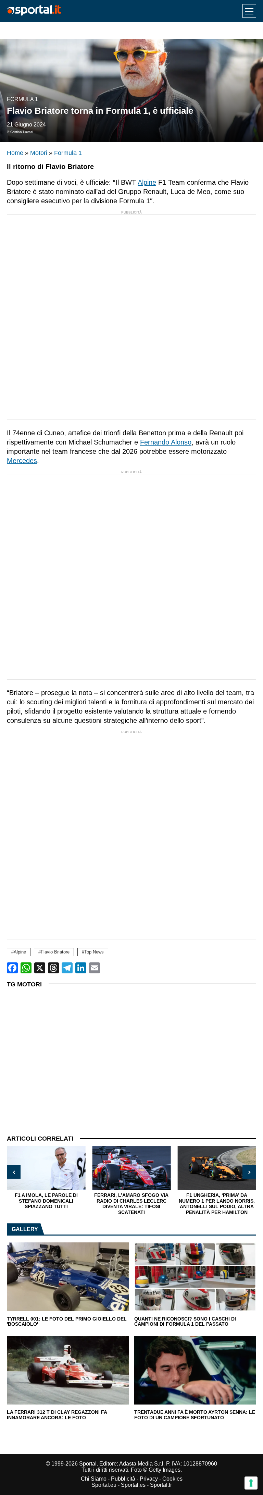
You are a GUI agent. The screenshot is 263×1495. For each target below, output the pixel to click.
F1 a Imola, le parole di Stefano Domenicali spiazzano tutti (46, 1200)
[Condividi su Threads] (53, 967)
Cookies (172, 1479)
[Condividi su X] (39, 967)
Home (15, 152)
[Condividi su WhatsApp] (26, 967)
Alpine (147, 182)
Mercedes (22, 460)
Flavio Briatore (55, 952)
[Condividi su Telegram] (67, 967)
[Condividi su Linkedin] (80, 967)
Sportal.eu (103, 1485)
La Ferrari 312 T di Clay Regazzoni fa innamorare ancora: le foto (57, 1415)
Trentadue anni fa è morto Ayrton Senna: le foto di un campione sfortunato (194, 1415)
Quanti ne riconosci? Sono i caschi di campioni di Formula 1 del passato (185, 1321)
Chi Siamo (94, 1479)
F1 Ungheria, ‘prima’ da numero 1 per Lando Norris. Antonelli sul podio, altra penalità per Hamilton (217, 1203)
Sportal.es (133, 1485)
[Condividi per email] (94, 967)
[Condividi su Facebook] (12, 967)
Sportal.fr (161, 1485)
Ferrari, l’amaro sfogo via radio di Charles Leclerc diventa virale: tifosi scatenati (131, 1203)
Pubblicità (123, 1479)
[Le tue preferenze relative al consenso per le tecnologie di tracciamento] (251, 1483)
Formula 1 (22, 99)
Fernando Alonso (165, 442)
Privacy (149, 1479)
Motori (38, 152)
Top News (94, 952)
